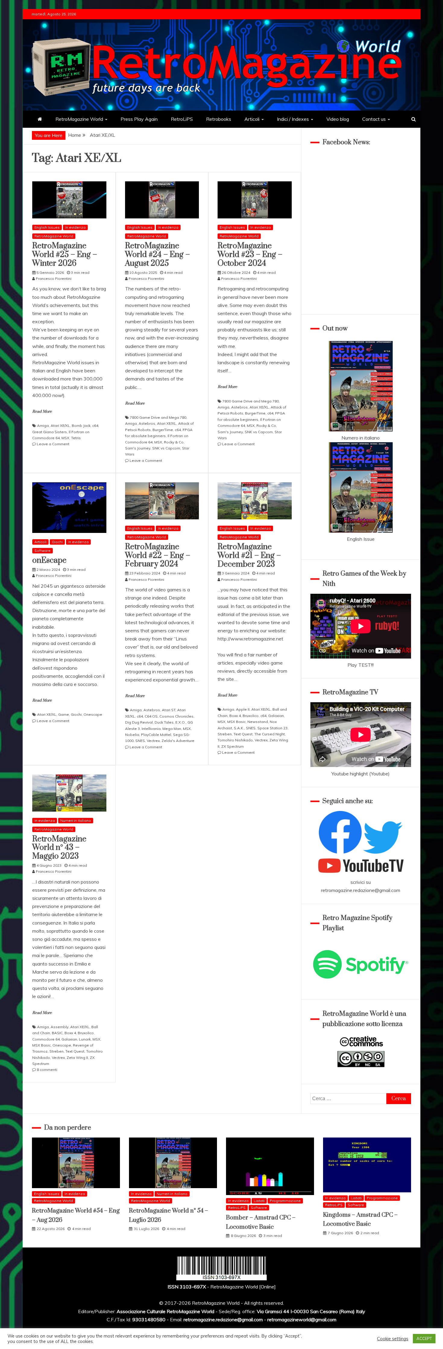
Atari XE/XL (60, 425)
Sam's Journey (137, 448)
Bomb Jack (81, 425)
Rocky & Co (174, 442)
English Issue (361, 539)
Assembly (59, 1027)
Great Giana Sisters (49, 432)
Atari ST (168, 710)
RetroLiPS (182, 119)
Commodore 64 (46, 1039)
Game (63, 714)
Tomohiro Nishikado (235, 740)
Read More (42, 411)
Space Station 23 (272, 728)
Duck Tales (164, 722)
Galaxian (276, 715)
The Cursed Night (269, 734)
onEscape (49, 560)
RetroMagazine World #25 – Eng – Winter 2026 (64, 254)
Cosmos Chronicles (176, 716)
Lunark (85, 1039)
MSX (65, 438)
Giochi (57, 542)
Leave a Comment (53, 444)
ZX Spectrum (232, 746)
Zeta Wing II (77, 1057)
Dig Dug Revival (139, 722)
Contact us (374, 119)
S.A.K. (239, 728)
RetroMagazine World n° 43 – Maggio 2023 (59, 848)
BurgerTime (162, 429)
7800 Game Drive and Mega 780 (158, 417)
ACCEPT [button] (424, 1338)
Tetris (76, 438)
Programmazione (285, 1200)
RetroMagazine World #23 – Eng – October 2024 (250, 254)
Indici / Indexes (293, 119)
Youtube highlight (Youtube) (360, 774)
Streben (225, 734)
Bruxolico (251, 715)
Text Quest (243, 734)
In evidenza (75, 227)
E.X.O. (180, 722)
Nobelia (132, 734)
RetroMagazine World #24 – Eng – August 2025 (157, 254)
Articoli (251, 119)
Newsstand (257, 721)
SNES (140, 740)
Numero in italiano (360, 438)
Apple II (243, 709)
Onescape (92, 714)
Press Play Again (139, 119)
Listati (259, 1200)
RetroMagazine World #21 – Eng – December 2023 (249, 555)
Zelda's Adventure (178, 740)
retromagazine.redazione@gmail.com (360, 890)
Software (42, 550)
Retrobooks (218, 119)
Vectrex (153, 740)
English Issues (47, 227)
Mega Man (171, 728)
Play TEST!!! (360, 665)
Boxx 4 (235, 715)
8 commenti (47, 1069)
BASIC (57, 1033)
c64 (95, 425)
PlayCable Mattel (156, 734)
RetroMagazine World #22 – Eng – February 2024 (157, 555)
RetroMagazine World (79, 119)
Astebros (147, 423)
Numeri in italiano (75, 820)
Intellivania (151, 728)
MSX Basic (236, 721)
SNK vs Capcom (166, 448)
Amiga (43, 425)
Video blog (337, 119)
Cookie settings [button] (392, 1338)
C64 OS (151, 716)
